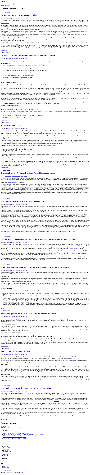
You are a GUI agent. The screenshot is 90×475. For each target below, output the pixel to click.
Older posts (3, 426)
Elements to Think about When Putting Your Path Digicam (16, 433)
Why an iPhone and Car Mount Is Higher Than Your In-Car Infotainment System (21, 435)
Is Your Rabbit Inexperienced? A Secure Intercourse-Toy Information (26, 388)
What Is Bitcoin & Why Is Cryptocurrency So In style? (15, 438)
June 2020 (5, 455)
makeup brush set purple (71, 248)
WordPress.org (6, 470)
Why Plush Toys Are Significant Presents (15, 351)
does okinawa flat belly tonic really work (79, 86)
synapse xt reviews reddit (6, 155)
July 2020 (5, 454)
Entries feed (6, 467)
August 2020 (6, 452)
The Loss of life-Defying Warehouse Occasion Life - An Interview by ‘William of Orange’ (23, 434)
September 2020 (7, 451)
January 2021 (6, 446)
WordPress (21, 472)
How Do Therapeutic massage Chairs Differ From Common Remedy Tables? (28, 314)
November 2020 (7, 449)
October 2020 (6, 450)
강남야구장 (12, 321)
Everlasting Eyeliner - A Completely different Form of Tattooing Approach (28, 173)
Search (21, 427)
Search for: (3, 427)
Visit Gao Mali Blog (5, 5)
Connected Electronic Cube (16, 286)
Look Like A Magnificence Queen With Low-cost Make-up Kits (23, 201)
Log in (4, 466)
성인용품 (72, 358)
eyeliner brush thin (12, 182)
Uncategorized (6, 12)
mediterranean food (5, 23)
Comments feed (6, 468)
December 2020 (6, 447)
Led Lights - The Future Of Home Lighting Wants (14, 437)
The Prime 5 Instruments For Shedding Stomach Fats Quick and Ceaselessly (28, 55)
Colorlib (11, 472)
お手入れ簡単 (35, 211)
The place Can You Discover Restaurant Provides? (19, 15)
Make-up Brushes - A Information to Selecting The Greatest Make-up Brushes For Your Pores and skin (38, 239)
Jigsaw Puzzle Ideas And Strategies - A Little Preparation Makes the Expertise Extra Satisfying (35, 267)
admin (25, 18)
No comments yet (4, 50)
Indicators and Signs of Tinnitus (12, 125)
